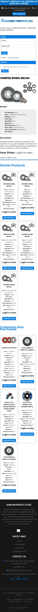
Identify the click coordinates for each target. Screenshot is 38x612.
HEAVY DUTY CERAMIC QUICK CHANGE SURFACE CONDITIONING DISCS (9, 407)
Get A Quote (19, 14)
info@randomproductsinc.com (19, 8)
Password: (5, 46)
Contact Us (19, 548)
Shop (9, 28)
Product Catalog (17, 599)
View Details (9, 218)
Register (3, 57)
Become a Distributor (15, 601)
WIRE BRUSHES (19, 28)
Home (2, 28)
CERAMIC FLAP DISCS (9, 348)
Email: (3, 40)
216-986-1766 (20, 10)
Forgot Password (14, 57)
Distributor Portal (19, 551)
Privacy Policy (14, 608)
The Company (19, 544)
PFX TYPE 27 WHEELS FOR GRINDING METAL (27, 404)
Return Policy (24, 608)
